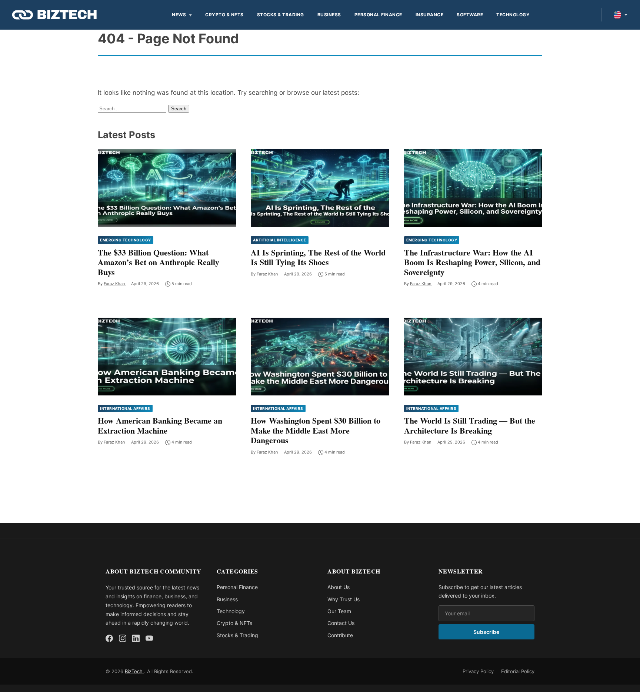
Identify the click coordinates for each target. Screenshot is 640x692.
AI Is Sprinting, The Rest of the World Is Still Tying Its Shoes (318, 257)
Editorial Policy (517, 671)
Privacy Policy (478, 671)
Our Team (339, 611)
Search (178, 108)
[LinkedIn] (136, 638)
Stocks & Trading (280, 14)
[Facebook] (109, 638)
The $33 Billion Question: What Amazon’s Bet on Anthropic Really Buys (158, 262)
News (179, 14)
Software (470, 14)
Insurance (430, 14)
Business (329, 14)
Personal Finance (378, 14)
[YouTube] (149, 638)
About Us (338, 587)
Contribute (340, 635)
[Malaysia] (620, 14)
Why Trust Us (343, 599)
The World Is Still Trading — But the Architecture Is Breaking (469, 425)
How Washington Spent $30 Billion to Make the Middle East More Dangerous (315, 430)
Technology (513, 14)
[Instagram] (122, 638)
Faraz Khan (115, 283)
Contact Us (340, 623)
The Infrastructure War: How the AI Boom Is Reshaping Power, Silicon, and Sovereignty (472, 262)
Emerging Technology (125, 240)
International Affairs (125, 408)
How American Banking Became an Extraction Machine (160, 425)
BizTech (134, 671)
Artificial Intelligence (279, 240)
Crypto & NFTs (224, 14)
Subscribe (486, 632)
